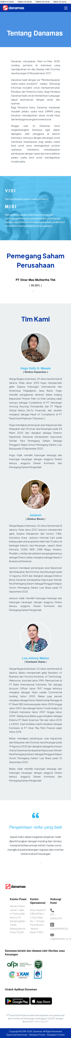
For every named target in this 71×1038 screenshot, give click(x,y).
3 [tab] (40, 862)
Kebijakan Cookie (56, 1035)
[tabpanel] (35, 283)
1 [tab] (33, 291)
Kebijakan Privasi (37, 1035)
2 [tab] (38, 291)
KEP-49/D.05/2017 (39, 1021)
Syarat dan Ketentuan (17, 1035)
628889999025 (59, 928)
